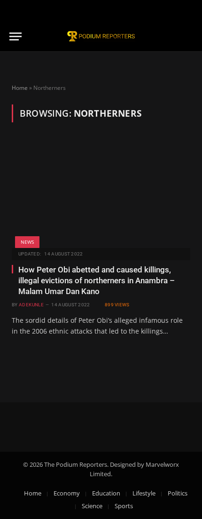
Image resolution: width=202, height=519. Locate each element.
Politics (177, 493)
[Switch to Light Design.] (187, 11)
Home (20, 88)
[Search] (188, 36)
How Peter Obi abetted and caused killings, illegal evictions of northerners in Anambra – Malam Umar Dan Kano (96, 280)
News (27, 242)
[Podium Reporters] (101, 36)
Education (106, 493)
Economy (67, 493)
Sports (124, 506)
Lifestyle (143, 493)
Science (92, 506)
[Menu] (15, 36)
